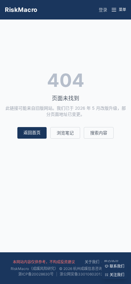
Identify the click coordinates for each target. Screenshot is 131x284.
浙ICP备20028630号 (36, 274)
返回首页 (32, 132)
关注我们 (117, 274)
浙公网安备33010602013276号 (86, 274)
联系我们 (117, 266)
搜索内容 (98, 132)
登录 (103, 9)
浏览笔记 (65, 132)
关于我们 (92, 262)
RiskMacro (21, 9)
